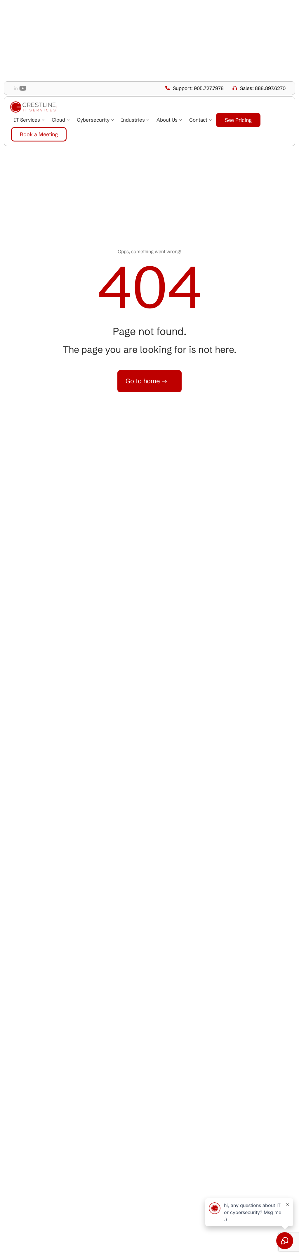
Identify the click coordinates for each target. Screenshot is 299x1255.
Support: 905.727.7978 (198, 88)
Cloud (58, 120)
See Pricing (238, 120)
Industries (133, 120)
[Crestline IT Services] (33, 107)
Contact (198, 120)
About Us (167, 120)
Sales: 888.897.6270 (263, 88)
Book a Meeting (39, 134)
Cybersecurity (93, 120)
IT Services (27, 120)
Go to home (144, 381)
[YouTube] (22, 88)
